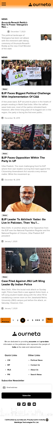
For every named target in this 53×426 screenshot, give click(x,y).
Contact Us (35, 365)
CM (8, 360)
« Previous (5, 320)
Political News (37, 360)
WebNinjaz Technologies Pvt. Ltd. (26, 422)
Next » (49, 320)
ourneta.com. (22, 420)
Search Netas (36, 374)
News (5, 89)
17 (43, 320)
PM (8, 374)
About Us (34, 370)
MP (8, 365)
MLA (9, 370)
